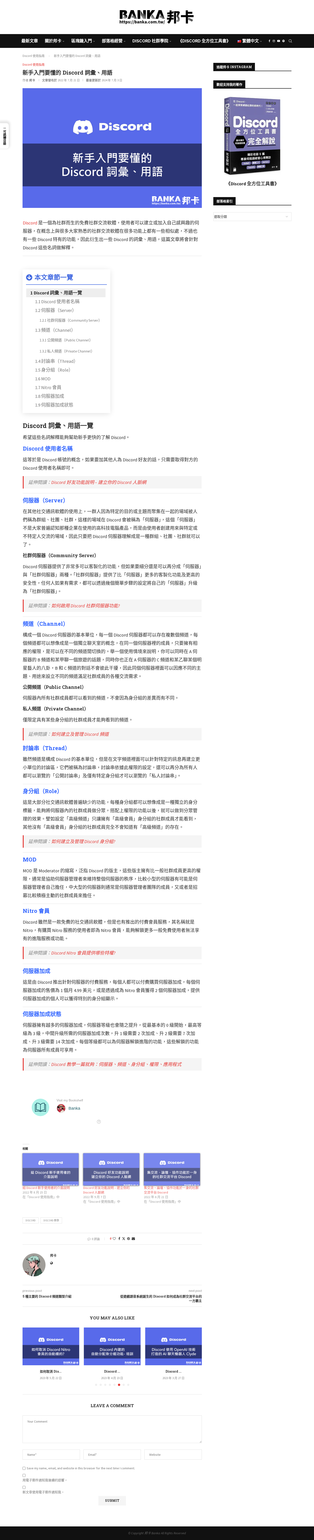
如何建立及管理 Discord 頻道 (80, 734)
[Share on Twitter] (123, 1239)
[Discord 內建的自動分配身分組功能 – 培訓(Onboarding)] (51, 1346)
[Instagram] (153, 31)
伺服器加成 (52, 396)
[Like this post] (114, 1239)
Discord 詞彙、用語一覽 (58, 293)
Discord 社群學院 (150, 40)
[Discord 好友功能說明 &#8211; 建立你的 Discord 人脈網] (111, 1169)
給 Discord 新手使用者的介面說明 (46, 1188)
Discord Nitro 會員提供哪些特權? (83, 953)
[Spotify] (166, 31)
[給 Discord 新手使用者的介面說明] (51, 1169)
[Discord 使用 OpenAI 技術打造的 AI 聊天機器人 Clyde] (112, 1346)
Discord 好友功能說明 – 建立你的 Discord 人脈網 (98, 482)
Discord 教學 (51, 1220)
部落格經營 (112, 40)
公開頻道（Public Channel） (70, 340)
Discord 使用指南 (34, 56)
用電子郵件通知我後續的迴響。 (45, 1480)
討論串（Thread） (59, 361)
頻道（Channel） (58, 330)
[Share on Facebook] (119, 1239)
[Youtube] (159, 31)
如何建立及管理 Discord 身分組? (83, 841)
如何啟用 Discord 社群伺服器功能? (85, 605)
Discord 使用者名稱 (60, 301)
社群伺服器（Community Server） (74, 320)
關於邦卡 (53, 40)
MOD (46, 378)
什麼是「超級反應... (173, 1371)
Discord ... (51, 1371)
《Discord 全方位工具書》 (204, 40)
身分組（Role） (57, 370)
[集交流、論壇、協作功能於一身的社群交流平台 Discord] (172, 1169)
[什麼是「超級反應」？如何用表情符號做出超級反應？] (173, 1346)
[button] (29, 1356)
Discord (30, 223)
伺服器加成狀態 (57, 405)
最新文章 (29, 40)
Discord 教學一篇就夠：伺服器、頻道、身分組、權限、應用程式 (116, 1064)
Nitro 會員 (51, 387)
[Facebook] (148, 31)
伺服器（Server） (59, 310)
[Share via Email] (133, 1239)
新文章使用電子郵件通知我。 (43, 1492)
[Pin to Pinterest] (128, 1239)
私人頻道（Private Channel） (70, 351)
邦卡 (32, 80)
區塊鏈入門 (81, 40)
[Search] (290, 41)
